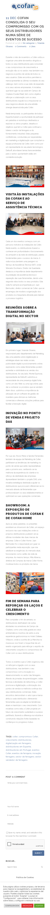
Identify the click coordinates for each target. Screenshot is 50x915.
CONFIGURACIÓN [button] (12, 906)
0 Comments (20, 46)
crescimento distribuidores (18, 740)
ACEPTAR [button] (39, 906)
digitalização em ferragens (18, 743)
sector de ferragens (25, 757)
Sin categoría (28, 43)
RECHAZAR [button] (27, 906)
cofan (15, 737)
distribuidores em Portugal (18, 750)
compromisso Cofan (28, 737)
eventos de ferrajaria (22, 753)
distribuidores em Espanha (18, 747)
